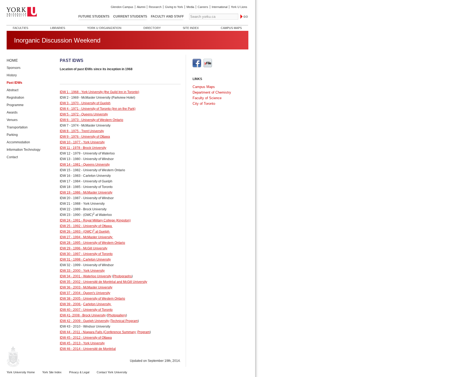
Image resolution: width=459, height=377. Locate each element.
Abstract (12, 90)
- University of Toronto (96, 254)
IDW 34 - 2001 (70, 276)
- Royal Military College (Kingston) (105, 220)
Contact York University (112, 372)
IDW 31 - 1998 (70, 259)
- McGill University (93, 248)
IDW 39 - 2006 (70, 304)
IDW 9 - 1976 (69, 137)
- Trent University (91, 131)
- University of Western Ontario (101, 120)
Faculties (20, 28)
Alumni (141, 7)
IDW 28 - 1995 (70, 243)
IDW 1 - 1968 (69, 92)
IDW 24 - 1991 (70, 220)
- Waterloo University (95, 276)
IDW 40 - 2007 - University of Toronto (86, 310)
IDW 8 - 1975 (69, 131)
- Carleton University (95, 259)
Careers (203, 7)
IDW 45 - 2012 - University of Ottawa (86, 338)
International (219, 7)
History (12, 75)
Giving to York (174, 7)
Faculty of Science (207, 98)
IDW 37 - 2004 (70, 293)
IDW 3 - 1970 (69, 103)
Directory (152, 28)
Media (190, 7)
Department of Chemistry (212, 92)
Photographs (122, 276)
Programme (15, 105)
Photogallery (117, 315)
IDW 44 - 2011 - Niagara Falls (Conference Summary (98, 332)
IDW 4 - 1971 (69, 109)
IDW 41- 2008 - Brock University (83, 315)
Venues (12, 120)
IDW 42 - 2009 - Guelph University (84, 321)
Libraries (57, 28)
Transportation (17, 127)
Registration (15, 97)
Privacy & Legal (79, 372)
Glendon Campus (122, 7)
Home (12, 60)
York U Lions (239, 7)
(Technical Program (124, 321)
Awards (12, 112)
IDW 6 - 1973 (69, 120)
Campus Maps (231, 28)
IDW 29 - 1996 (70, 248)
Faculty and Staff (167, 16)
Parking (12, 135)
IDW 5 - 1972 (69, 114)
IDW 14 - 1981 (70, 164)
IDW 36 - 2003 (70, 287)
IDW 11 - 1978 (70, 148)
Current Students (130, 16)
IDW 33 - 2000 (70, 271)
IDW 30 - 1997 (70, 254)
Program (143, 332)
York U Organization (104, 28)
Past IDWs (14, 83)
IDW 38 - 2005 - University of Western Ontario (92, 298)
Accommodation (18, 142)
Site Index (191, 28)
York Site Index (52, 372)
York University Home (21, 372)
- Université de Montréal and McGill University (113, 282)
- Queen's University (95, 293)
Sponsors (13, 68)
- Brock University (93, 148)
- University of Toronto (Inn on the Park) (107, 109)
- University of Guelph (94, 103)
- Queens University (93, 114)
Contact (12, 157)
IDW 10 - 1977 (70, 142)
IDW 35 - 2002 (70, 282)
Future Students (93, 16)
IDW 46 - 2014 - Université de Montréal (88, 349)
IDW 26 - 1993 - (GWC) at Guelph (85, 231)
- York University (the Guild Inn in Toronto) (109, 92)
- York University (92, 142)
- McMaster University (96, 192)
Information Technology (23, 150)
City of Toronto (204, 104)
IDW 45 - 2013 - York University (82, 343)
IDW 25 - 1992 (70, 226)
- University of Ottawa (94, 137)
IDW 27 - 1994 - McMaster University (86, 237)
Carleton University (97, 304)
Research (155, 7)
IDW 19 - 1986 (70, 192)
